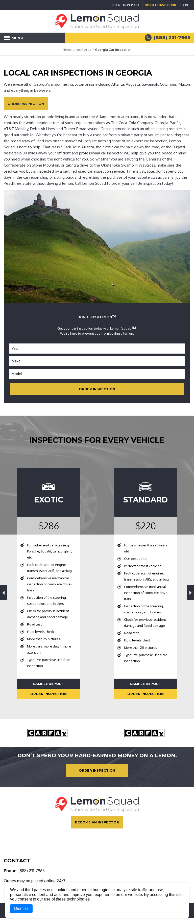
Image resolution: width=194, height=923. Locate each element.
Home (67, 50)
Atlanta (117, 84)
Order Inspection (26, 104)
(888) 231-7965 (31, 870)
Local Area (83, 50)
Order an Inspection (160, 5)
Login (184, 5)
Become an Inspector (126, 5)
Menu (15, 39)
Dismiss (21, 908)
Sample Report (48, 684)
